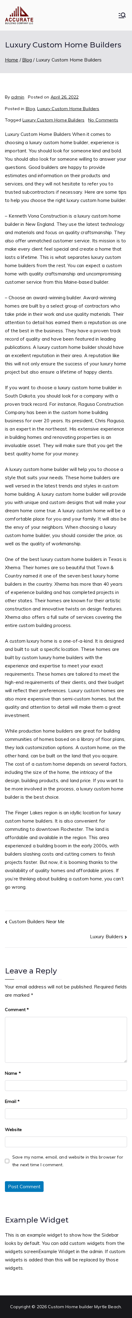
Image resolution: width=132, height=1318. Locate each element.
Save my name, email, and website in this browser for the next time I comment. (67, 1160)
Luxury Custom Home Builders (68, 108)
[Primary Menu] (122, 15)
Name (13, 1073)
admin (17, 97)
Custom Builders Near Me (36, 921)
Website (13, 1129)
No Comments (103, 120)
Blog (30, 108)
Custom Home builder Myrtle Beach (84, 1306)
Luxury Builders (106, 936)
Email (12, 1101)
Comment (17, 1009)
